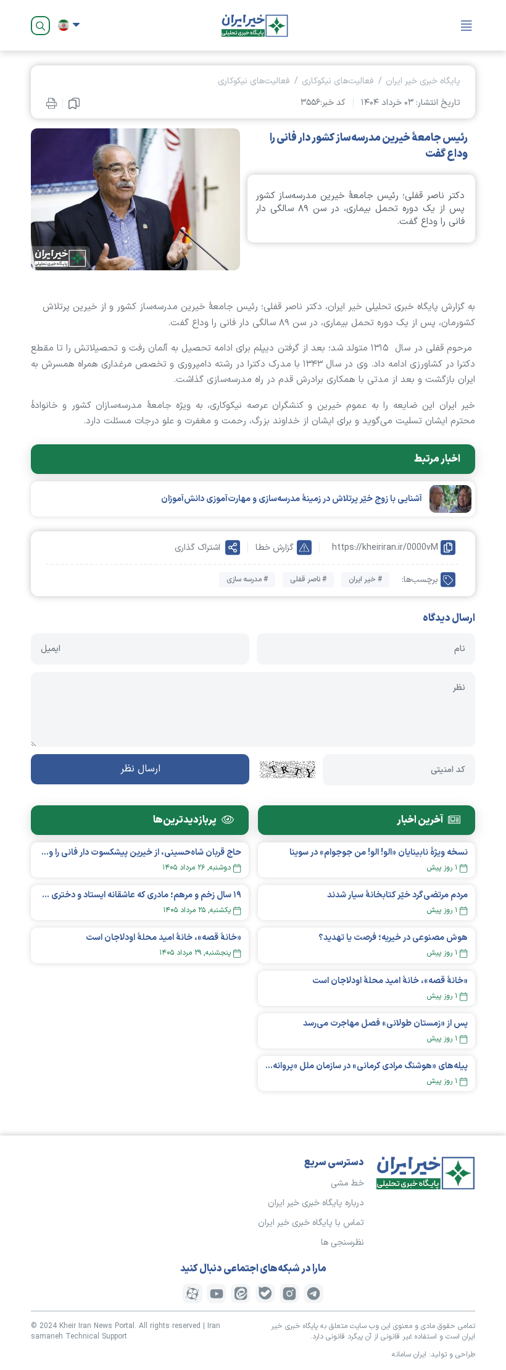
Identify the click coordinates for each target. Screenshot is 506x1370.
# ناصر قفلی (308, 579)
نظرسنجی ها (342, 1242)
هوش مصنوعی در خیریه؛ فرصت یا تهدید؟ (393, 937)
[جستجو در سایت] (40, 25)
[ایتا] (241, 1293)
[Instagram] (289, 1293)
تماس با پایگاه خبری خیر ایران (311, 1222)
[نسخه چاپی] (51, 103)
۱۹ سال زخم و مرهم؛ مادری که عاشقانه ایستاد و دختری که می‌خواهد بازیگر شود (139, 895)
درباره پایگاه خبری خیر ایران (316, 1203)
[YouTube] (216, 1293)
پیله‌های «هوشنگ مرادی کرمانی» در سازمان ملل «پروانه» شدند (366, 1066)
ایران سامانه (409, 1354)
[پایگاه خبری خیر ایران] (255, 25)
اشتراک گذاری (197, 547)
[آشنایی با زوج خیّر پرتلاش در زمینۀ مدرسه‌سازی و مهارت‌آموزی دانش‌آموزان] (450, 499)
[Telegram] (313, 1293)
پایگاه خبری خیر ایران (423, 81)
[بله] (265, 1293)
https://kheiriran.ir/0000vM (385, 547)
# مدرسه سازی (247, 579)
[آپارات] (192, 1293)
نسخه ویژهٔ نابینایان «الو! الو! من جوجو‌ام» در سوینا (378, 852)
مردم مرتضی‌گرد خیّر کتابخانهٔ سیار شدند (397, 895)
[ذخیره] (74, 103)
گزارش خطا (274, 547)
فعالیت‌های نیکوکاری (337, 81)
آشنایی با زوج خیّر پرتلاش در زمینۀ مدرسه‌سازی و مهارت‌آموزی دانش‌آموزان (291, 498)
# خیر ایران (365, 579)
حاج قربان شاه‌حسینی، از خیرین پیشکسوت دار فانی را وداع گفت (139, 852)
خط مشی (347, 1183)
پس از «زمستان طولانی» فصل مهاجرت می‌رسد (385, 1023)
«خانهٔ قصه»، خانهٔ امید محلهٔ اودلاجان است (390, 980)
